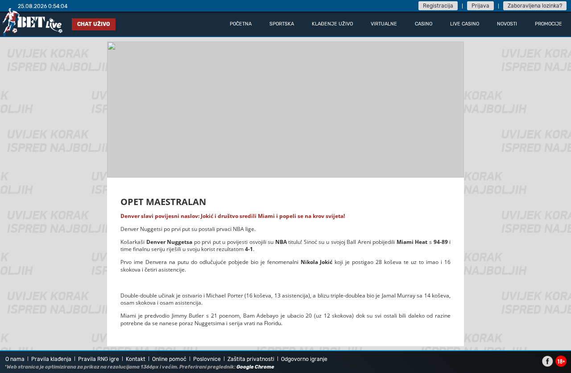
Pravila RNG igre (98, 359)
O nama (15, 359)
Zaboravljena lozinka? (535, 6)
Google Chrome (255, 367)
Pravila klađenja (51, 359)
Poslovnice (207, 359)
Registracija (438, 6)
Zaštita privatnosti (251, 359)
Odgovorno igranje (304, 359)
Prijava (480, 6)
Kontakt (135, 359)
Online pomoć (169, 359)
